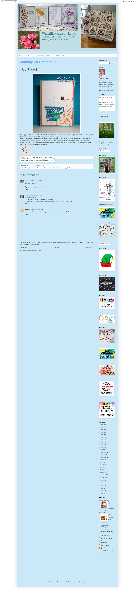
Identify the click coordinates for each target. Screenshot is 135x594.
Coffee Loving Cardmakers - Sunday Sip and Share (42, 168)
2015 (102, 483)
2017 (102, 447)
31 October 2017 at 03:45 (35, 180)
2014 (102, 485)
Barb (26, 209)
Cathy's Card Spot (106, 538)
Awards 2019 (49, 55)
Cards (26, 168)
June (101, 464)
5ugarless (71, 582)
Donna (27, 195)
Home (20, 55)
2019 (102, 442)
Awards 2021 (29, 55)
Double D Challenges (107, 550)
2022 (102, 435)
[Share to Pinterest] (43, 165)
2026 (102, 425)
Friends (59, 168)
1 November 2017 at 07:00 (36, 209)
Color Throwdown (106, 513)
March (102, 472)
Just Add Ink (104, 500)
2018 (102, 445)
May (101, 467)
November (103, 452)
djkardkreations (105, 548)
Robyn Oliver (104, 78)
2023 (102, 432)
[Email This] (36, 165)
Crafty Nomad (104, 545)
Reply (26, 189)
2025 (102, 427)
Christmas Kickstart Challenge (106, 541)
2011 (102, 493)
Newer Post (24, 247)
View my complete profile (106, 90)
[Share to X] (40, 165)
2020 (102, 440)
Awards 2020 (39, 55)
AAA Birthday (104, 535)
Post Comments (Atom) (35, 250)
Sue (26, 180)
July (101, 462)
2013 (102, 488)
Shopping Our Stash (67, 168)
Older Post (89, 247)
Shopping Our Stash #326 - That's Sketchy (64, 142)
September (103, 457)
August (102, 459)
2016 (102, 480)
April (101, 470)
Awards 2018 (60, 55)
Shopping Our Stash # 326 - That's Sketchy (37, 157)
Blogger (84, 582)
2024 (102, 430)
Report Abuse (103, 116)
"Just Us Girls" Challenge (105, 526)
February (103, 475)
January (102, 477)
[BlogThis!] (38, 165)
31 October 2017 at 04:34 (36, 195)
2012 (102, 490)
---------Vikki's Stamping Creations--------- (107, 531)
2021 (102, 437)
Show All (113, 552)
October (102, 454)
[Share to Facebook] (41, 165)
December (103, 449)
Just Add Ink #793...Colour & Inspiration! (111, 505)
